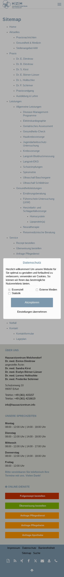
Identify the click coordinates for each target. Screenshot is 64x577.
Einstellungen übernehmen (32, 311)
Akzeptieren (32, 302)
